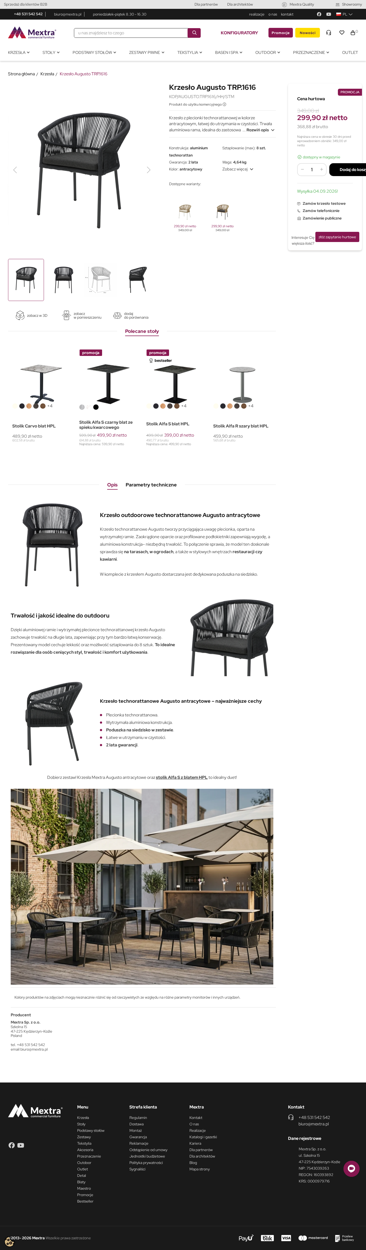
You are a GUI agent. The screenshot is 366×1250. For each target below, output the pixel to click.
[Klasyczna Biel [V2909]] (15, 406)
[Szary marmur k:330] (82, 407)
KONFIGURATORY (239, 33)
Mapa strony (199, 1169)
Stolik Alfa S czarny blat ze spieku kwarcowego (106, 425)
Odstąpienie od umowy (148, 1149)
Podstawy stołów (90, 1130)
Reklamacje (138, 1143)
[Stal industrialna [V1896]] (36, 406)
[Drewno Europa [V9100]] (43, 406)
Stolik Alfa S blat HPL (167, 423)
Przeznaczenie (89, 1156)
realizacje (256, 14)
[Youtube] (329, 14)
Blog (193, 1162)
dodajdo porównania (136, 315)
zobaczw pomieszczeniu (88, 315)
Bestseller (85, 1201)
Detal (81, 1175)
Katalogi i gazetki (203, 1136)
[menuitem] (18, 52)
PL (345, 14)
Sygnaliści (137, 1169)
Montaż (135, 1130)
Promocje (281, 33)
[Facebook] (319, 14)
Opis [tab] (112, 485)
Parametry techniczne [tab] (151, 485)
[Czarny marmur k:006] (96, 407)
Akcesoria (85, 1149)
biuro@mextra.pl (67, 14)
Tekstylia (84, 1143)
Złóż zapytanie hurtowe (337, 237)
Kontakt (195, 1117)
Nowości (308, 33)
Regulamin (138, 1117)
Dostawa (136, 1124)
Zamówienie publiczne (322, 218)
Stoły (81, 1124)
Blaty (81, 1182)
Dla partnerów (206, 4)
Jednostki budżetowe (147, 1156)
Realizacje (197, 1130)
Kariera (195, 1143)
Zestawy (84, 1136)
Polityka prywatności (146, 1162)
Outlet (82, 1169)
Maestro (84, 1188)
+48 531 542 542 (28, 14)
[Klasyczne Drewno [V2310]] (29, 406)
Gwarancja (138, 1136)
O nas (194, 1124)
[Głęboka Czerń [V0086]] (22, 406)
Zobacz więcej (238, 169)
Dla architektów (240, 4)
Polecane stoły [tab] (142, 331)
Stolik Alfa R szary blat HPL (240, 426)
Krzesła (83, 1117)
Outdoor (84, 1162)
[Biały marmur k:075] (89, 407)
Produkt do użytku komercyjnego (196, 104)
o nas (272, 14)
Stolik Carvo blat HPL (34, 426)
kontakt (287, 14)
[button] (351, 1169)
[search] (194, 33)
